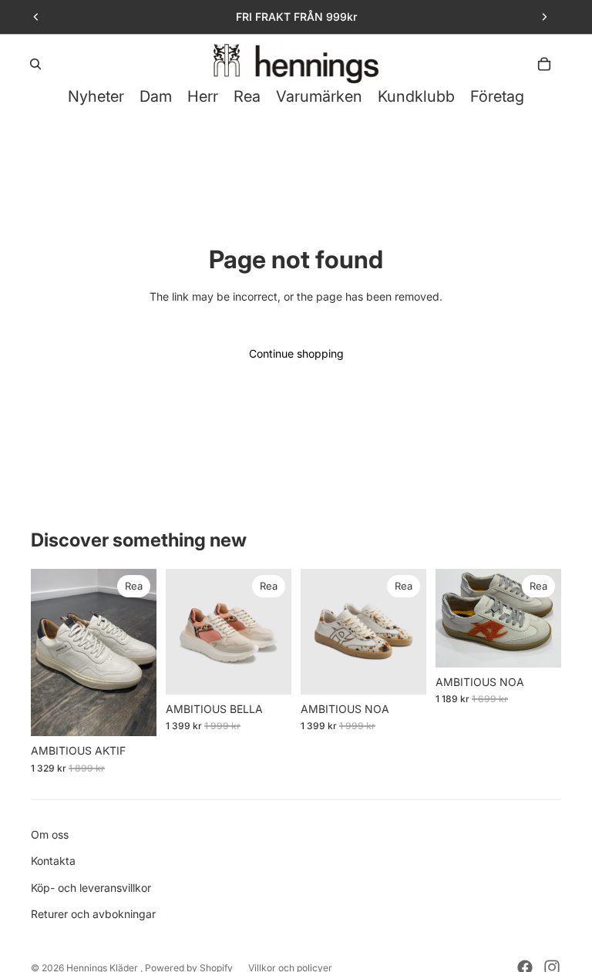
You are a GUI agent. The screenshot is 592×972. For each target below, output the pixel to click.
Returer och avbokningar (93, 913)
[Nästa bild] (544, 17)
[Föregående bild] (36, 17)
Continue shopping (296, 353)
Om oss (50, 834)
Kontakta (53, 860)
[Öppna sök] (35, 64)
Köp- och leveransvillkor (91, 887)
